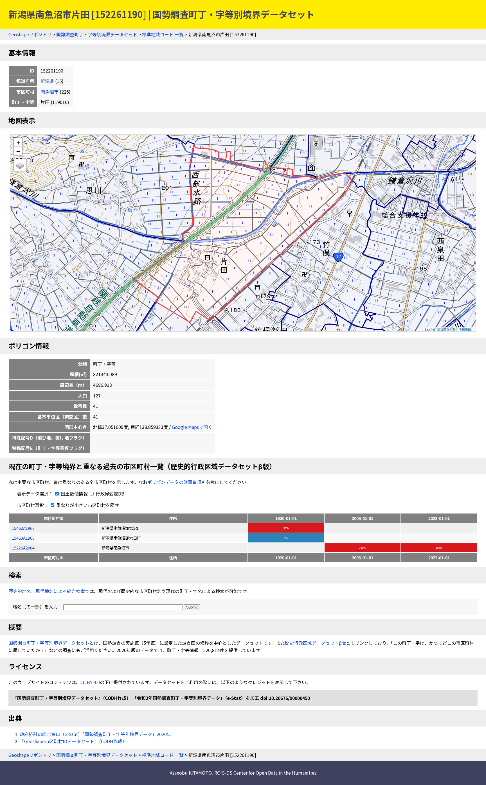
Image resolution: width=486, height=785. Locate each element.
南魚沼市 (49, 91)
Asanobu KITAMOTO (191, 772)
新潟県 (47, 81)
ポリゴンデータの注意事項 (174, 482)
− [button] (18, 151)
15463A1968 (23, 538)
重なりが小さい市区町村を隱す (87, 505)
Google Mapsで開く (192, 427)
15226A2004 (23, 548)
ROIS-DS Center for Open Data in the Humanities (265, 772)
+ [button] (18, 142)
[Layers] (20, 165)
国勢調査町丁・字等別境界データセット (96, 34)
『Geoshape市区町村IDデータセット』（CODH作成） (73, 741)
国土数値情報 (74, 493)
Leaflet (430, 329)
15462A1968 (23, 528)
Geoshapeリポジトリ (29, 34)
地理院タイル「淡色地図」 (455, 329)
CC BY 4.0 (90, 682)
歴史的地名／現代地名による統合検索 (46, 591)
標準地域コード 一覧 (163, 34)
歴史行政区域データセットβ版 (315, 642)
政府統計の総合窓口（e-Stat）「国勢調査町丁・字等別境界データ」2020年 (95, 734)
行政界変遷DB (109, 493)
